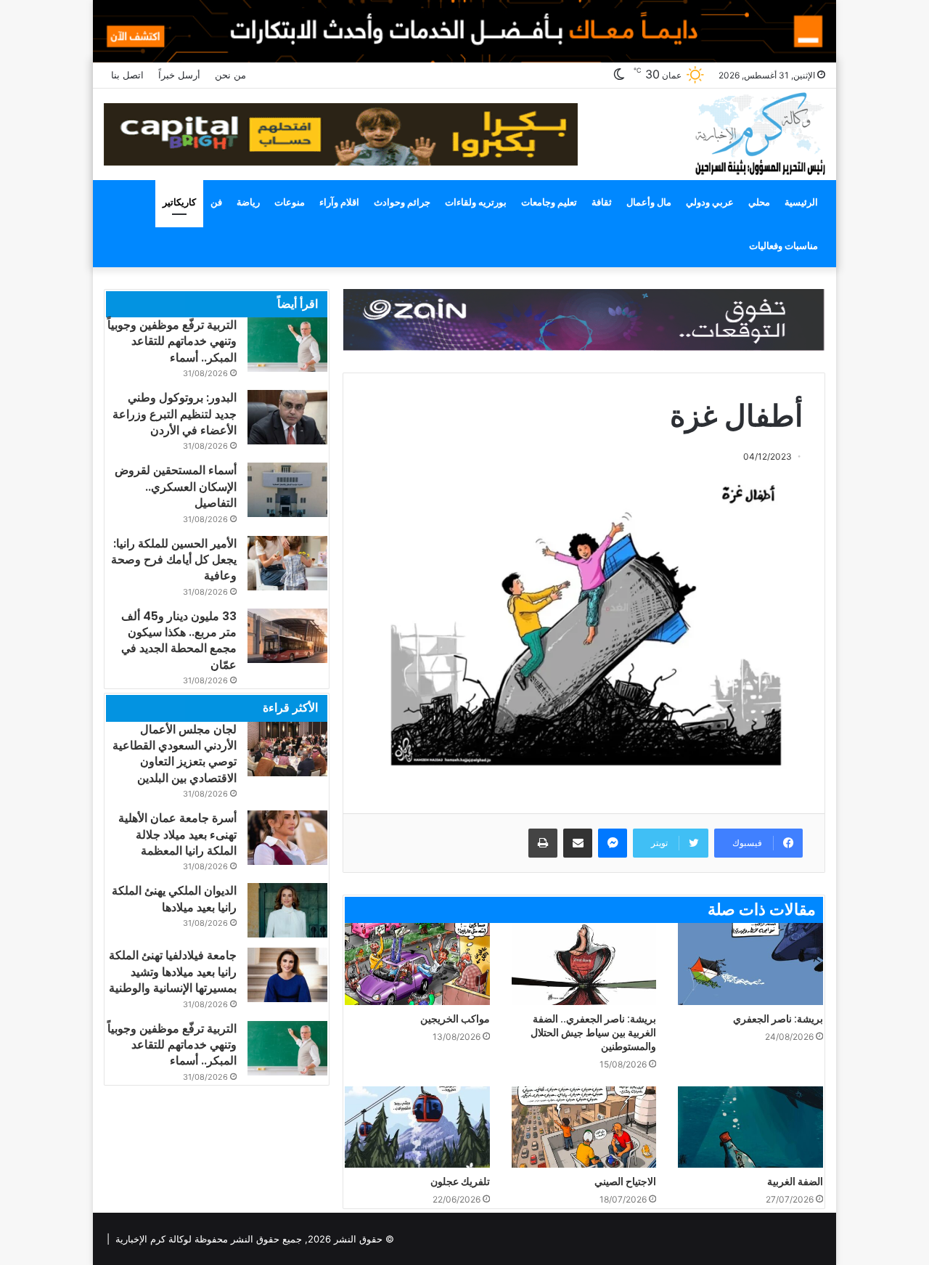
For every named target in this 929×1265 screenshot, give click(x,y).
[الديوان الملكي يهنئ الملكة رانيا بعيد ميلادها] (287, 910)
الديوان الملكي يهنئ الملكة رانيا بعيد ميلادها (174, 898)
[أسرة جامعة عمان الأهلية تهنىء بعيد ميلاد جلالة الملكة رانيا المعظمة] (287, 837)
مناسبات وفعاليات (783, 245)
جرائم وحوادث (402, 202)
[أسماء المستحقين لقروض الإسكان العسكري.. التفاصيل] (287, 490)
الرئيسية (801, 202)
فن (216, 202)
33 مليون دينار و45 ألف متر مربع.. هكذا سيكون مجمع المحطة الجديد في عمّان (179, 640)
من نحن (230, 75)
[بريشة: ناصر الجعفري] (750, 964)
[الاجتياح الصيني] (584, 1127)
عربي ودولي (710, 202)
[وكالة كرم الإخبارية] (759, 132)
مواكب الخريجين (455, 1019)
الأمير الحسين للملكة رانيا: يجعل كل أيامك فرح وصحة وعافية (174, 560)
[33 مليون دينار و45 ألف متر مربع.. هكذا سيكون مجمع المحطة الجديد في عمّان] (287, 636)
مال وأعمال (648, 202)
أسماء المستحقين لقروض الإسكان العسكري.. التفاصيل (176, 486)
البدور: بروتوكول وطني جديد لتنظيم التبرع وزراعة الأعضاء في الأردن (174, 414)
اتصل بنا (127, 75)
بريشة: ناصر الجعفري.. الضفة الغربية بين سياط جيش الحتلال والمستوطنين (593, 1033)
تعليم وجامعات (549, 202)
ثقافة (602, 202)
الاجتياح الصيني (625, 1181)
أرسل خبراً (179, 75)
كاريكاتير (179, 202)
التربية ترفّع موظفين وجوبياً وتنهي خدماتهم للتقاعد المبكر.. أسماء (172, 341)
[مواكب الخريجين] (417, 964)
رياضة (248, 202)
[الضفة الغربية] (750, 1127)
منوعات (289, 202)
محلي (759, 202)
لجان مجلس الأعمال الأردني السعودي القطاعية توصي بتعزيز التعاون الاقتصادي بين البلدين (174, 753)
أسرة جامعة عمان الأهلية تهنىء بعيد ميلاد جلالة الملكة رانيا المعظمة (177, 834)
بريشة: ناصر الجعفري (778, 1019)
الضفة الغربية (795, 1181)
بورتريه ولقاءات (476, 202)
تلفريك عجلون (460, 1181)
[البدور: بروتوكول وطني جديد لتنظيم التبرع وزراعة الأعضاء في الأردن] (287, 417)
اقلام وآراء (339, 202)
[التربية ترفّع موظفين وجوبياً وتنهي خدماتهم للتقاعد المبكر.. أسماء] (287, 344)
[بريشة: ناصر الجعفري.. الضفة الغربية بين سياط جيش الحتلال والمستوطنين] (584, 964)
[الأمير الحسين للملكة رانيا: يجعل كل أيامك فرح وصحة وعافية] (287, 563)
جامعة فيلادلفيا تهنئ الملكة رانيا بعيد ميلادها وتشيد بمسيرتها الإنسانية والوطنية (173, 971)
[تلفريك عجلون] (417, 1127)
